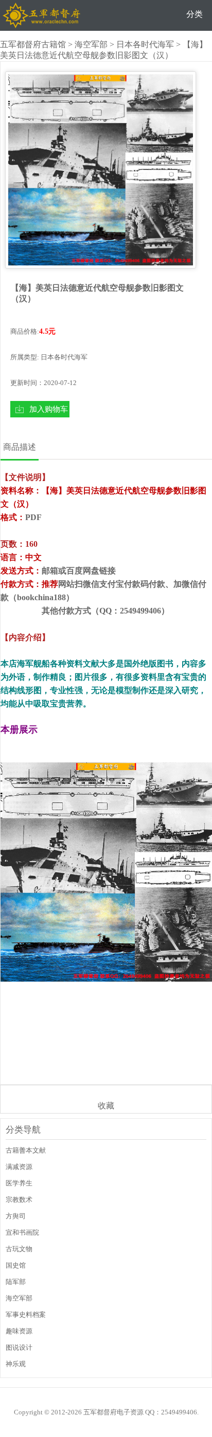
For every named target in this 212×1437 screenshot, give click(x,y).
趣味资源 (19, 1331)
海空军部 (91, 44)
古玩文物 (19, 1249)
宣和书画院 (22, 1232)
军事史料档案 (26, 1314)
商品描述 (19, 447)
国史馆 (16, 1265)
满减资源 (19, 1167)
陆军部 (16, 1282)
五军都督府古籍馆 (33, 44)
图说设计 (19, 1347)
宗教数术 (19, 1199)
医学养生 (19, 1183)
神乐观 (16, 1364)
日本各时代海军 (145, 44)
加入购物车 (48, 409)
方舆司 (16, 1216)
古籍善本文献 (26, 1150)
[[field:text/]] (100, 170)
